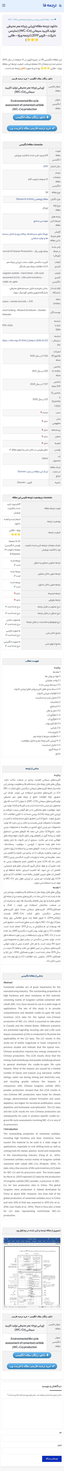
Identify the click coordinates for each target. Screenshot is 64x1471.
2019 (45, 167)
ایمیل (60, 1445)
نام (60, 1432)
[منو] (3, 7)
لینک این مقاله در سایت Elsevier (33, 472)
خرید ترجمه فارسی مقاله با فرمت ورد (30, 128)
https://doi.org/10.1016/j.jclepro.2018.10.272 (24, 341)
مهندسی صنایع (41, 221)
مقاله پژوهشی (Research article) (32, 199)
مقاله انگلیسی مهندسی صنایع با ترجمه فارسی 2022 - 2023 (28, 19)
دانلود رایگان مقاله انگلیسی (30, 117)
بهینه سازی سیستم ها (37, 234)
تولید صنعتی (37, 238)
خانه (52, 19)
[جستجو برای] (60, 7)
